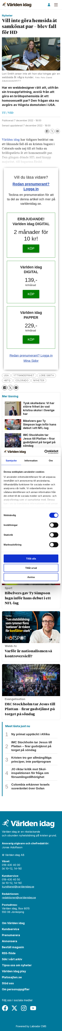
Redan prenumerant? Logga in (31, 355)
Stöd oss (8, 983)
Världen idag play (14, 971)
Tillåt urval (31, 567)
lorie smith (46, 375)
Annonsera (9, 941)
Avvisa (31, 577)
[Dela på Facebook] (47, 131)
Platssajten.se (12, 977)
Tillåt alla (31, 558)
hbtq (7, 380)
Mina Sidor (31, 360)
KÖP (31, 248)
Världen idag (11, 139)
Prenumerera (11, 935)
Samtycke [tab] (11, 460)
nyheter (38, 380)
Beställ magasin (13, 947)
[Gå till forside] (16, 5)
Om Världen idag (13, 923)
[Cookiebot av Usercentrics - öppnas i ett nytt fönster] (44, 452)
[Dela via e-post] (57, 131)
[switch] (53, 525)
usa (6, 375)
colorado (22, 380)
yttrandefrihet (24, 375)
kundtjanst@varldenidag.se (18, 886)
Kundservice (10, 929)
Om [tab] (51, 460)
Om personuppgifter (16, 989)
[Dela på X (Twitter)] (52, 131)
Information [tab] (31, 460)
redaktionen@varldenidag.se (19, 897)
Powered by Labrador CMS (31, 1026)
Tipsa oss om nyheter (17, 965)
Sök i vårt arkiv (12, 959)
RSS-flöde (9, 953)
